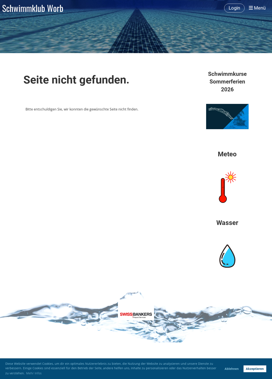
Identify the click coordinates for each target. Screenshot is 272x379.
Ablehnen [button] (232, 369)
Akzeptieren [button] (255, 369)
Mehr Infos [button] (34, 373)
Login (234, 8)
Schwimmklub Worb (32, 8)
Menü (259, 8)
